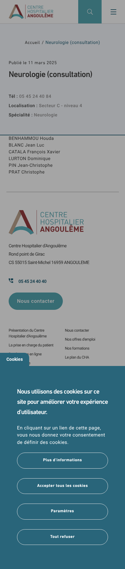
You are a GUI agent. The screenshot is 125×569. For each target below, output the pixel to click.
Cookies (14, 359)
